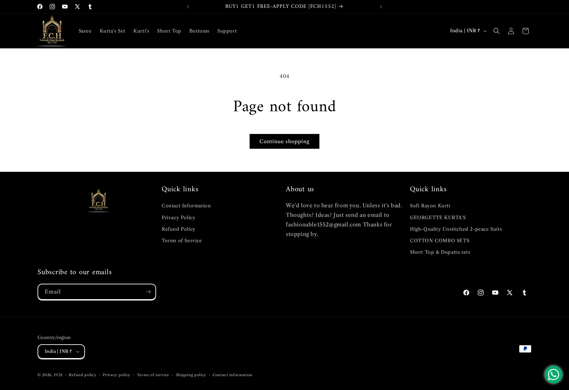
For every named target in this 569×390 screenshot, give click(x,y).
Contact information (233, 375)
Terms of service (153, 375)
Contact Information (186, 206)
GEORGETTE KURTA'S (438, 218)
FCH (58, 375)
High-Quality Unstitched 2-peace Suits (456, 229)
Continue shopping (284, 141)
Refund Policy (179, 229)
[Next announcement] (381, 6)
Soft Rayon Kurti (430, 206)
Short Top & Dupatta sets (440, 252)
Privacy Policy (178, 218)
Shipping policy (191, 375)
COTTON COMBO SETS (439, 241)
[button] (496, 31)
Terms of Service (182, 241)
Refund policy (82, 375)
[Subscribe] (148, 292)
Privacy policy (116, 375)
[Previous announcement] (188, 6)
